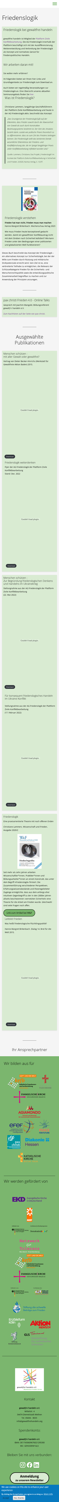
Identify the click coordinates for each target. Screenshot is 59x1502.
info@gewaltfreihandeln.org (29, 1421)
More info (48, 1494)
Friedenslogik (10, 816)
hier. (32, 94)
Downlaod (10, 687)
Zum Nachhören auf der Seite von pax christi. (24, 313)
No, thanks (19, 1498)
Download (10, 457)
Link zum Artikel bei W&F (19, 912)
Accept (6, 1498)
